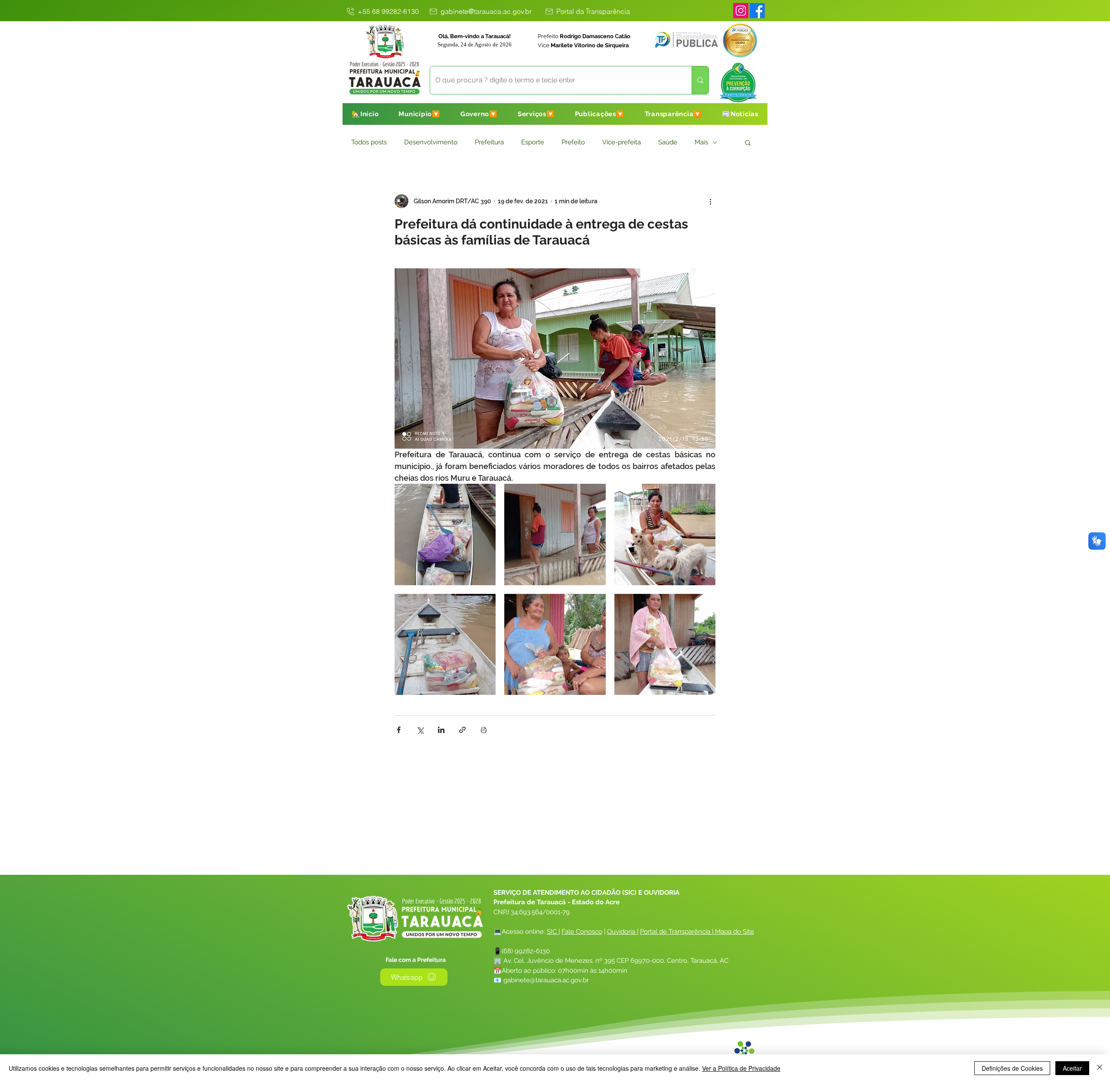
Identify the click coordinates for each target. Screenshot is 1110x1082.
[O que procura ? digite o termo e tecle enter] (700, 80)
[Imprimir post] (484, 730)
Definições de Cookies (1012, 1068)
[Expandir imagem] (445, 534)
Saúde (667, 142)
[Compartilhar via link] (462, 730)
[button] (419, 114)
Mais (701, 142)
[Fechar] (1099, 1068)
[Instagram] (740, 10)
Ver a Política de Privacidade (741, 1068)
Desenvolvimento (430, 142)
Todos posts (369, 142)
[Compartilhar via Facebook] (399, 730)
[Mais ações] (710, 201)
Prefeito (573, 142)
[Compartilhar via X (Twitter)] (420, 730)
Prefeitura (489, 142)
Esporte (532, 142)
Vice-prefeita (621, 142)
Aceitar (1072, 1068)
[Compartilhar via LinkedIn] (441, 730)
